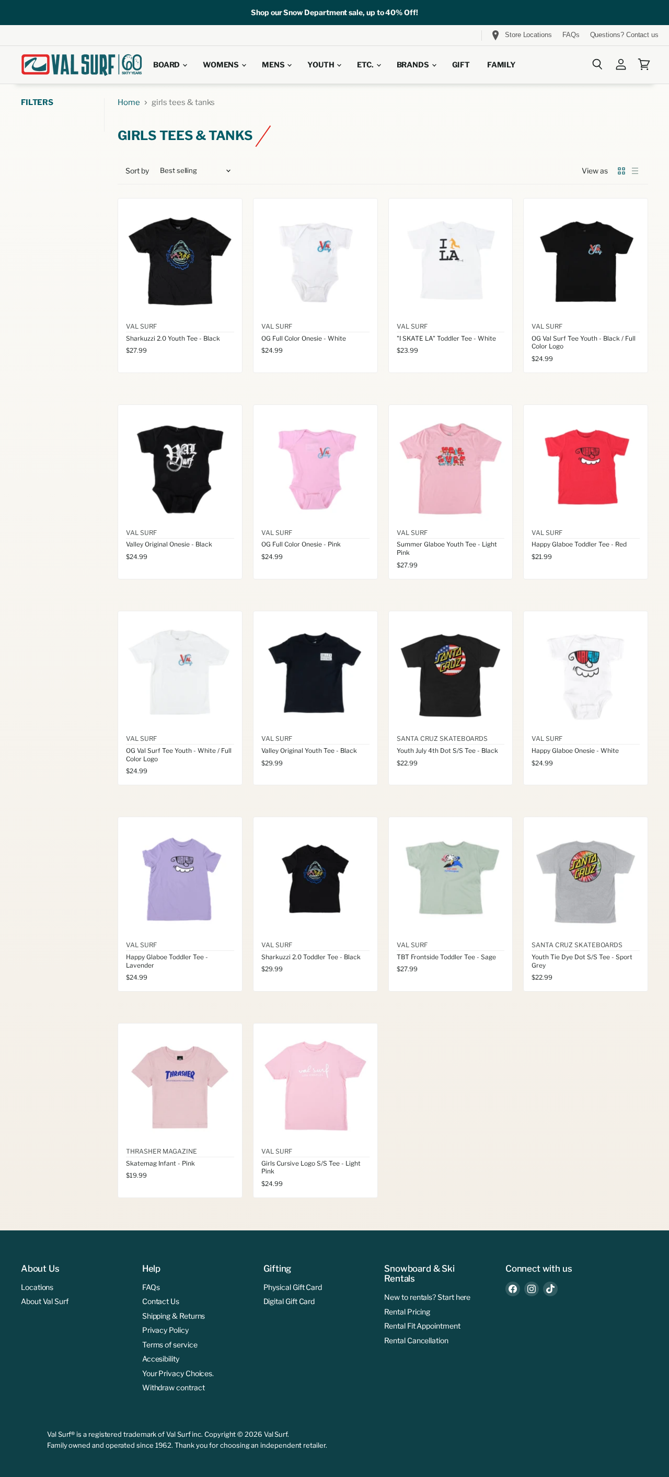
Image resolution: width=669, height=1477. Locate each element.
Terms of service (170, 1344)
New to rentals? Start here (427, 1297)
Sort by (137, 171)
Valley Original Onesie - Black (169, 544)
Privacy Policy (165, 1329)
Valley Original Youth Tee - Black (309, 750)
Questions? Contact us (624, 35)
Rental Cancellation (416, 1340)
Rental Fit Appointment (422, 1325)
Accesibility (160, 1358)
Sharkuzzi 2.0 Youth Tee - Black (173, 338)
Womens (221, 64)
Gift (461, 64)
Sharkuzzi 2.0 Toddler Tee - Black (311, 957)
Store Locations (528, 35)
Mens (274, 64)
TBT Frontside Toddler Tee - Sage (446, 957)
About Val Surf (44, 1301)
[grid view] (621, 171)
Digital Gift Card (289, 1301)
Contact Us (160, 1301)
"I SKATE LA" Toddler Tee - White (446, 338)
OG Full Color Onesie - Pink (301, 544)
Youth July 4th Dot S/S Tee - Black (447, 750)
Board (167, 64)
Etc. (366, 64)
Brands (414, 64)
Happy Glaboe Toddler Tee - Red (579, 544)
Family (501, 64)
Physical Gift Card (292, 1287)
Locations (37, 1287)
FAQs (571, 35)
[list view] (635, 171)
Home (129, 102)
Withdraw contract (173, 1387)
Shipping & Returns (173, 1315)
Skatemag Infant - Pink (160, 1163)
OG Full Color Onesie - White (303, 338)
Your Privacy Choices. (178, 1373)
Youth (321, 64)
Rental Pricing (407, 1311)
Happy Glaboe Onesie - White (575, 750)
